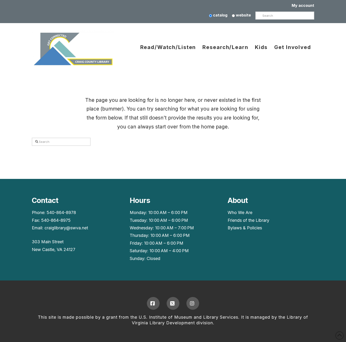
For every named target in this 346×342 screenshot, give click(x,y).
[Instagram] (192, 303)
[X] (173, 303)
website (243, 15)
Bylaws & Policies (245, 227)
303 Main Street (48, 241)
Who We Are (240, 212)
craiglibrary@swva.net (66, 227)
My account (303, 5)
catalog (219, 15)
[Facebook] (153, 303)
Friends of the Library (248, 220)
